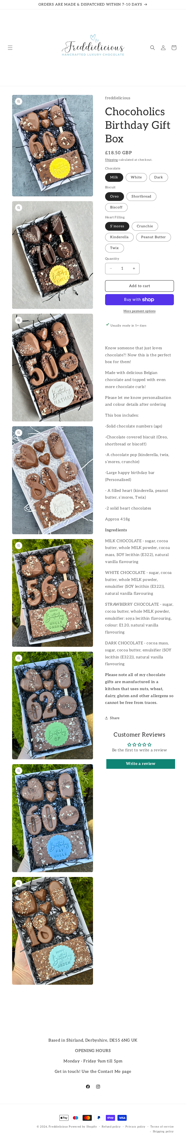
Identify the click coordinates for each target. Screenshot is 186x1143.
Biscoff (116, 207)
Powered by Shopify (83, 1126)
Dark (158, 177)
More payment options (139, 311)
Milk (114, 177)
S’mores (117, 226)
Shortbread (141, 196)
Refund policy (111, 1126)
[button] (10, 47)
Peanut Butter (153, 237)
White (136, 177)
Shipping (111, 160)
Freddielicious (58, 1126)
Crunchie (145, 226)
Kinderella (119, 237)
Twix (114, 248)
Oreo (114, 196)
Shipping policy (163, 1131)
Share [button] (115, 718)
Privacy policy (135, 1126)
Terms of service (162, 1126)
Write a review (140, 764)
